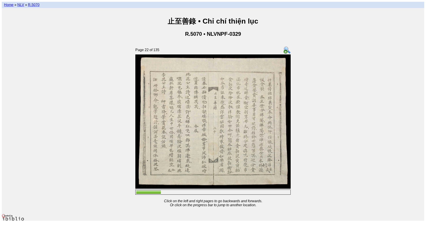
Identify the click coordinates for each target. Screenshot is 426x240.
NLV (20, 5)
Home (9, 5)
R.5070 (33, 5)
